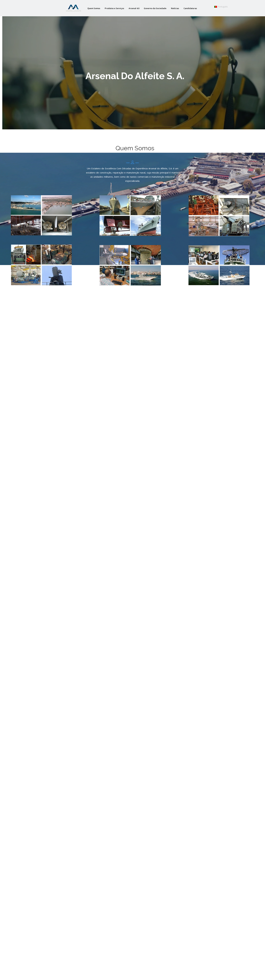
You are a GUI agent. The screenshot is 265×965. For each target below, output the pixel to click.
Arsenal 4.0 (134, 8)
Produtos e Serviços (114, 8)
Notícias (175, 8)
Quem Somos (93, 8)
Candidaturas (190, 8)
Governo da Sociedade (155, 8)
